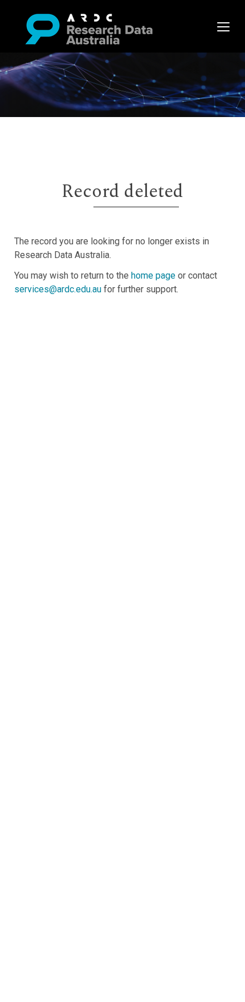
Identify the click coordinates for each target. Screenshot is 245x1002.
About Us (53, 323)
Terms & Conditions (74, 412)
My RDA (51, 337)
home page (153, 275)
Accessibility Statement (82, 439)
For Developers (66, 378)
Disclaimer (56, 364)
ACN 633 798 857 (35, 460)
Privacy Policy (63, 426)
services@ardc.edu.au (57, 289)
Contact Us (57, 350)
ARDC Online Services (79, 392)
